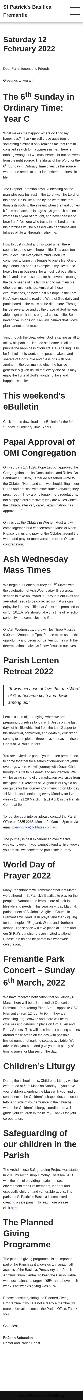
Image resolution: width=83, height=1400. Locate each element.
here (15, 422)
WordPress (56, 1395)
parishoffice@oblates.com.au (34, 827)
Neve (22, 1395)
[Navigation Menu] (75, 11)
